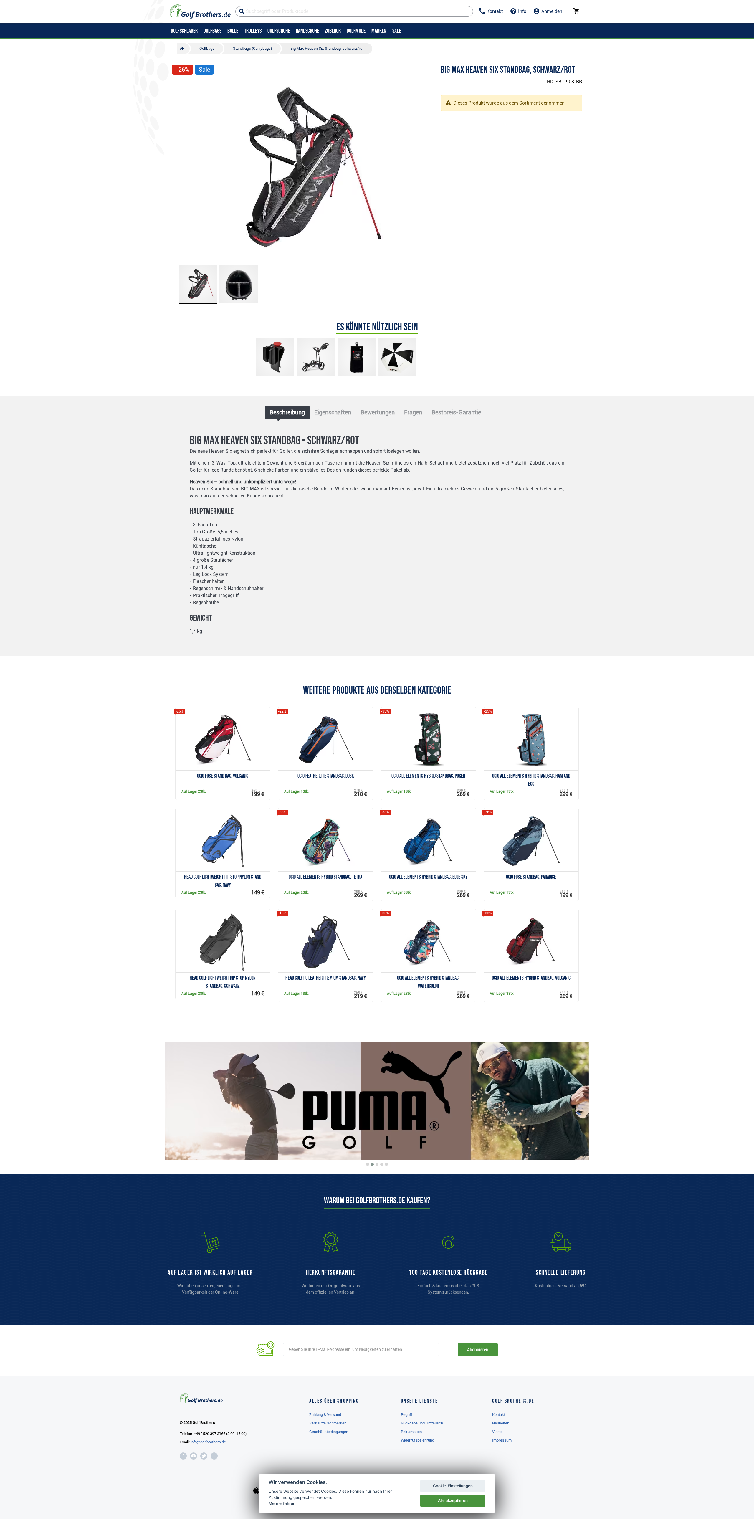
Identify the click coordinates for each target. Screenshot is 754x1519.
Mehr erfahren (282, 1503)
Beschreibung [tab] (287, 412)
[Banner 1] (367, 1164)
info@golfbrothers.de (208, 1442)
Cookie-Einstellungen (453, 1485)
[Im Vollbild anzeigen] (179, 87)
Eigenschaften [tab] (332, 412)
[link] (448, 1266)
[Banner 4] (381, 1164)
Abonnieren (477, 1349)
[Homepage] (200, 11)
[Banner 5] (386, 1164)
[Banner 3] (377, 1164)
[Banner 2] (372, 1164)
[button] (179, 170)
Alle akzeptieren (453, 1500)
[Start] (183, 48)
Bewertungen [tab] (378, 412)
